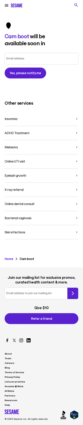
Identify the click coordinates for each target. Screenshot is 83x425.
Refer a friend (41, 318)
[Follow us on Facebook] (7, 340)
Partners (10, 395)
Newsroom (11, 400)
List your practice (15, 381)
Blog (7, 367)
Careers (9, 363)
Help (7, 404)
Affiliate (9, 390)
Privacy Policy (12, 376)
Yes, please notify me (25, 73)
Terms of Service (14, 372)
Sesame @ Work (14, 386)
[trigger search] (76, 5)
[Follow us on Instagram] (21, 340)
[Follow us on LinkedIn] (28, 340)
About (8, 353)
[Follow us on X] (14, 340)
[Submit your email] (72, 293)
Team (8, 358)
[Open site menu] (6, 5)
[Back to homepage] (16, 5)
